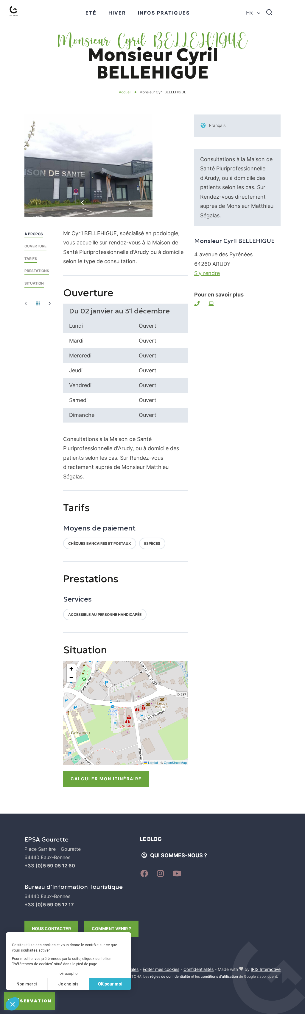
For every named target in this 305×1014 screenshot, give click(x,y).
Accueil (125, 92)
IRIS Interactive (266, 969)
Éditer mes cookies (161, 969)
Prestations (36, 271)
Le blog (151, 839)
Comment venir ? (111, 928)
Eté (91, 13)
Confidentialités (198, 969)
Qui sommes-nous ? (178, 855)
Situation (34, 283)
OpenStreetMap (175, 762)
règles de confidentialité (170, 976)
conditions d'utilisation (219, 976)
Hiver (117, 13)
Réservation (32, 1001)
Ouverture (35, 246)
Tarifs (30, 258)
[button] (71, 668)
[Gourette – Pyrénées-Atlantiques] (19, 18)
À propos (33, 234)
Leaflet (152, 762)
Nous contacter (51, 928)
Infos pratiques (164, 13)
